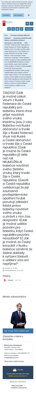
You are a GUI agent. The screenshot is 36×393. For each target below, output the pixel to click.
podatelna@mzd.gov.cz (11, 357)
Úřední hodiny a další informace (14, 361)
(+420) (23, 353)
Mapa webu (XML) (17, 385)
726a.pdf (10, 280)
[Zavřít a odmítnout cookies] (29, 15)
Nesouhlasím (18, 15)
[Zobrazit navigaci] (27, 23)
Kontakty (29, 29)
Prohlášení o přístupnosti (19, 387)
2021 (26, 43)
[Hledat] (31, 23)
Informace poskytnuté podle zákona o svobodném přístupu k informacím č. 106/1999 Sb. (17, 40)
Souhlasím (6, 15)
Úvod (6, 35)
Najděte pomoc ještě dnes (17, 376)
